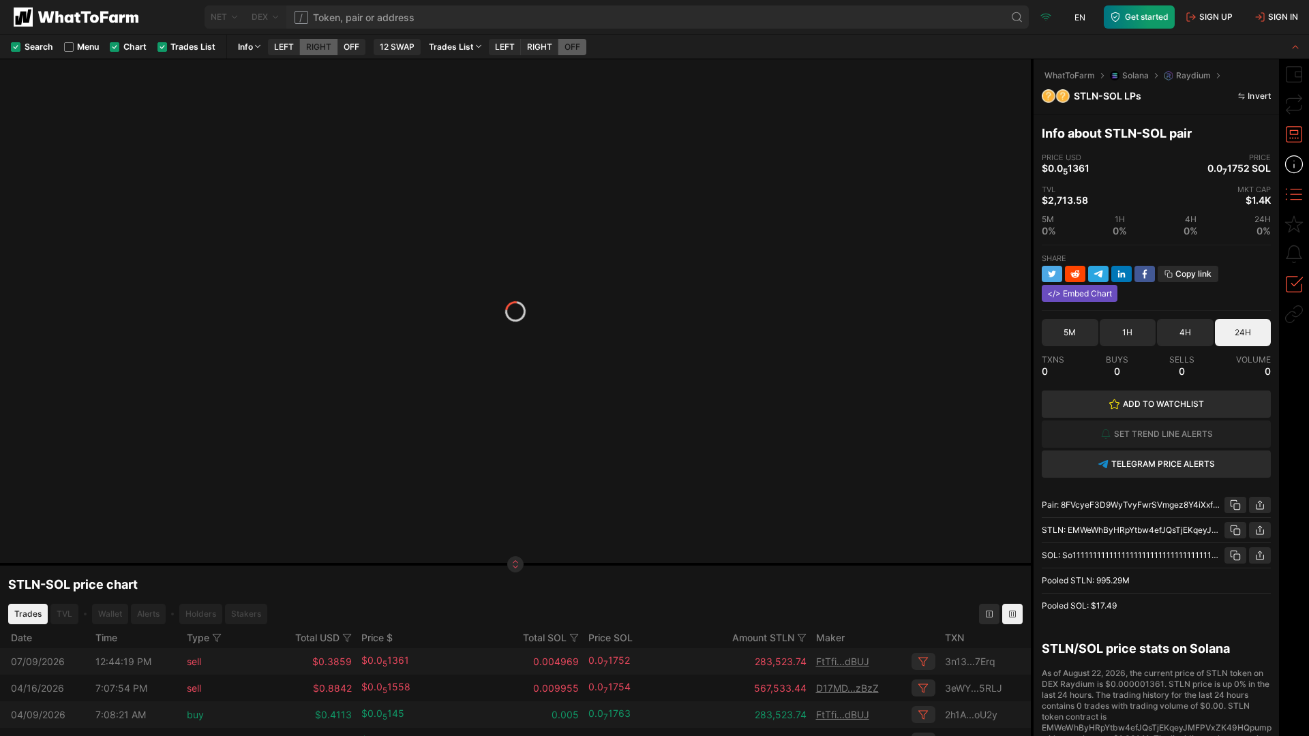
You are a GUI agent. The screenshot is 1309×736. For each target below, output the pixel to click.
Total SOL (545, 637)
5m (1070, 332)
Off (351, 47)
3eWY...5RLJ (973, 688)
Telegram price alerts (1163, 464)
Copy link (1193, 274)
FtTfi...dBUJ (842, 661)
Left (284, 47)
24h (1243, 332)
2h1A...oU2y (971, 714)
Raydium (1193, 75)
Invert (1259, 96)
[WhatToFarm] (80, 17)
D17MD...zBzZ (847, 688)
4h (1185, 332)
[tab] (1294, 74)
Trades (28, 614)
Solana (1135, 75)
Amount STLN (763, 637)
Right (318, 47)
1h (1127, 332)
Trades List (451, 47)
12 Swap (397, 47)
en (1079, 17)
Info (245, 47)
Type (198, 637)
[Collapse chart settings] (1295, 47)
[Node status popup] (1045, 17)
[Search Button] (1017, 17)
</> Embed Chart (1079, 293)
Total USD (317, 637)
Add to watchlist (1163, 404)
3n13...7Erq (970, 661)
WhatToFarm (1069, 75)
